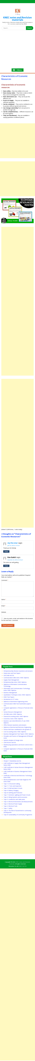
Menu (19, 70)
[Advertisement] (17, 49)
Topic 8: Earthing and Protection (13, 793)
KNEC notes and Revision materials (17, 18)
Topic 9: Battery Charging (11, 790)
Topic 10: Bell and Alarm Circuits (13, 788)
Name (3, 599)
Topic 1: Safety (8, 808)
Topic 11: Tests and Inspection (12, 786)
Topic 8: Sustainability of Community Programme (18, 815)
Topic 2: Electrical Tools (10, 806)
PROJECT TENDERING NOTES (12, 761)
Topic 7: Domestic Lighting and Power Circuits (17, 795)
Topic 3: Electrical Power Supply (13, 804)
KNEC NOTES (23, 866)
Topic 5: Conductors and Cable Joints (14, 799)
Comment (4, 580)
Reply (6, 551)
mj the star (12, 543)
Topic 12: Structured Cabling (12, 784)
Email (3, 606)
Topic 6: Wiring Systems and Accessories (15, 797)
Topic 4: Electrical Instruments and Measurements (18, 801)
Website (3, 612)
